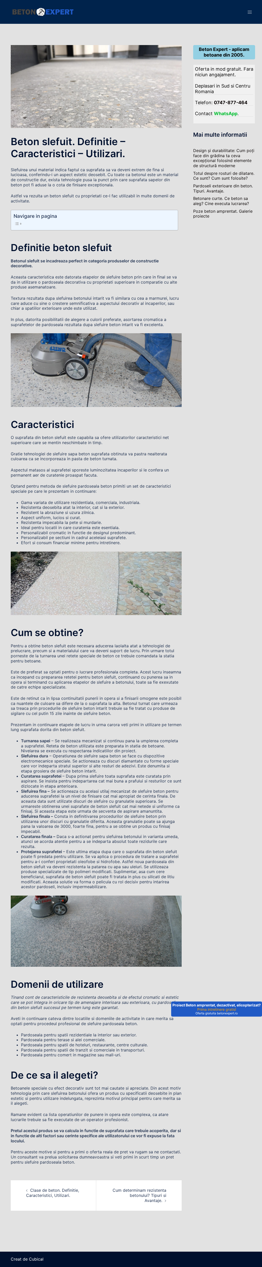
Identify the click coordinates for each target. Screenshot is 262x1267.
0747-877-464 (230, 102)
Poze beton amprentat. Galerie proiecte (223, 214)
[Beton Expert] (42, 11)
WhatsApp (225, 113)
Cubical (36, 1259)
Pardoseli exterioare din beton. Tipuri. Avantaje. (223, 188)
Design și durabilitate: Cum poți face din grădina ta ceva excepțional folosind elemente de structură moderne (223, 158)
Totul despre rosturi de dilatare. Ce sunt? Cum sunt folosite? (223, 176)
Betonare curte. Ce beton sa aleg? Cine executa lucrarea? (221, 201)
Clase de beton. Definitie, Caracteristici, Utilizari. (52, 1193)
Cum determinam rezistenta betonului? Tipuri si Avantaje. (139, 1195)
